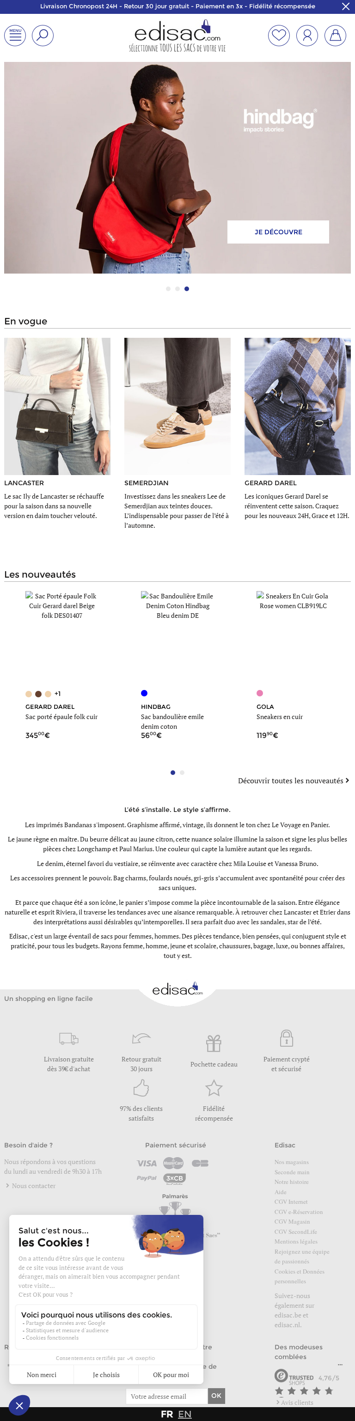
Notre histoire (292, 1181)
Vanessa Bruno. (296, 863)
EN (185, 1414)
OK (216, 1395)
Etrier (328, 912)
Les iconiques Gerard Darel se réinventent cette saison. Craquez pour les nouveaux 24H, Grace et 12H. (297, 506)
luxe (282, 945)
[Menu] (340, 1366)
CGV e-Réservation (299, 1212)
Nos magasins (292, 1162)
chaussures (235, 945)
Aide (281, 1192)
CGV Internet (291, 1201)
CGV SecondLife (296, 1231)
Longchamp (94, 848)
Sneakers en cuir (280, 716)
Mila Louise (249, 863)
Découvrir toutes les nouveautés (290, 780)
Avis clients (297, 1402)
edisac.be (288, 1315)
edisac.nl (287, 1324)
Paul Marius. (136, 848)
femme (133, 945)
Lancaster (298, 912)
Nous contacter (33, 1185)
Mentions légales (296, 1241)
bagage (263, 945)
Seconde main (292, 1172)
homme (156, 945)
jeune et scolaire (193, 945)
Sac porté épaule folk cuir (61, 716)
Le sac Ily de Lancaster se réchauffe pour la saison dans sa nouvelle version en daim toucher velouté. (54, 506)
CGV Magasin (292, 1221)
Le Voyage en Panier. (301, 824)
